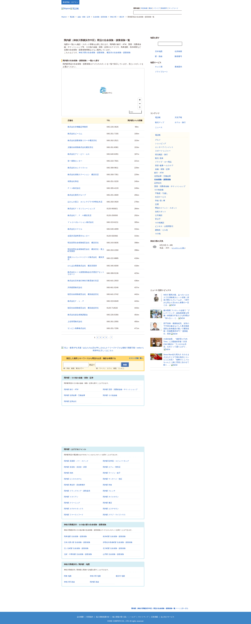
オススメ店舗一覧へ (136, 358)
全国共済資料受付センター (79, 236)
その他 (158, 234)
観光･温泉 (159, 158)
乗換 (150, 8)
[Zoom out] (140, 103)
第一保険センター (75, 161)
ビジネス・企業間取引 (164, 226)
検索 (185, 13)
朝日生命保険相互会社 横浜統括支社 (83, 294)
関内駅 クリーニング (72, 503)
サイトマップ (185, 2)
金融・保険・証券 (162, 169)
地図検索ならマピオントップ (164, 2)
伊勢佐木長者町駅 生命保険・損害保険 (117, 542)
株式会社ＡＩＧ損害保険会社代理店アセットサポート (86, 273)
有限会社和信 (73, 181)
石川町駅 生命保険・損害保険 (114, 548)
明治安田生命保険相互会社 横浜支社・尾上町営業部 (86, 250)
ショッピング (160, 143)
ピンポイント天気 (178, 248)
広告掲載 (154, 617)
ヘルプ (177, 2)
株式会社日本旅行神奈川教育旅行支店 (83, 281)
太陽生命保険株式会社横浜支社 (80, 147)
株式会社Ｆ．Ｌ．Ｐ (76, 301)
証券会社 (158, 183)
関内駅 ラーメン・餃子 (111, 473)
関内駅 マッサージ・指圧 (112, 479)
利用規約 (89, 617)
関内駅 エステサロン (111, 509)
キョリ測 (158, 67)
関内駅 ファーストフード (73, 515)
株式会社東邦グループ (77, 195)
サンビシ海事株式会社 (77, 328)
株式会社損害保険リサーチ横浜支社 (82, 140)
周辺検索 (144, 8)
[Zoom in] (140, 100)
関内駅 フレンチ (109, 491)
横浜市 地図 (120, 576)
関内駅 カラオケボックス (73, 509)
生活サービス (160, 197)
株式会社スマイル (75, 229)
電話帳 (158, 117)
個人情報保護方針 (103, 617)
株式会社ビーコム (75, 134)
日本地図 (158, 51)
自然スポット (160, 212)
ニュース (158, 127)
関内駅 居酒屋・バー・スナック (76, 461)
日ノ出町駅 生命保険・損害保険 (76, 548)
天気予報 (178, 117)
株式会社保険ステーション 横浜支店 (83, 174)
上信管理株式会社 (75, 321)
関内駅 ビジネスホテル (73, 479)
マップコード (173, 8)
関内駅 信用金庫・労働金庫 (74, 395)
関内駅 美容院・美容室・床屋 (75, 467)
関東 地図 (67, 576)
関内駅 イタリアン (71, 497)
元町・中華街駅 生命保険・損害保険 (78, 554)
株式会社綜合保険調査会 (78, 315)
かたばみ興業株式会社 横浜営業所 (82, 266)
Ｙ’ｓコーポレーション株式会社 (81, 222)
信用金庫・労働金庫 (162, 176)
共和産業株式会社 (75, 287)
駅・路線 (158, 56)
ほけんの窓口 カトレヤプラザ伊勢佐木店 (85, 202)
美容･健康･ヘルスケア (164, 165)
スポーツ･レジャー (163, 151)
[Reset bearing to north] (140, 107)
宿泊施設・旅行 (161, 154)
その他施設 (159, 223)
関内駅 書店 (107, 503)
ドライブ (156, 8)
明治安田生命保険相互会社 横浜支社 (83, 243)
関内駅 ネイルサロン (111, 497)
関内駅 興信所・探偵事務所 (74, 485)
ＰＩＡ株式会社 (74, 188)
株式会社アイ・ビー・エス (79, 154)
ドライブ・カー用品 (163, 162)
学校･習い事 (160, 201)
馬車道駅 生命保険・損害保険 (75, 536)
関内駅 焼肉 (68, 473)
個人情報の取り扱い (120, 617)
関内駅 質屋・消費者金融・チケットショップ (120, 389)
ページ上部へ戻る (159, 608)
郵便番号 (164, 8)
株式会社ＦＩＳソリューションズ (81, 209)
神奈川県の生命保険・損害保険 (91, 52)
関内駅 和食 (107, 485)
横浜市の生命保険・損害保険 (118, 52)
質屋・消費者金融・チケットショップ (169, 186)
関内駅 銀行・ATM (71, 389)
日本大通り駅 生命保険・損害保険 (77, 542)
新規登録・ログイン (70, 2)
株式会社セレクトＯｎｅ (78, 168)
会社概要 (80, 617)
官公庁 (158, 219)
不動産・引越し (161, 193)
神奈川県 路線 (69, 582)
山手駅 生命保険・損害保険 (113, 554)
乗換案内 (178, 67)
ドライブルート (161, 72)
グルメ (158, 140)
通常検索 (136, 8)
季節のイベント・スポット (166, 208)
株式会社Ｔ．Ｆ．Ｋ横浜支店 (79, 215)
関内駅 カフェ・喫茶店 (111, 467)
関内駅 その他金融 (110, 395)
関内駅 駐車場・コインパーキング (116, 461)
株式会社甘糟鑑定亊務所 (78, 127)
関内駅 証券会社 (70, 401)
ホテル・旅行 (180, 122)
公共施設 (158, 215)
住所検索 (178, 51)
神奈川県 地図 (95, 576)
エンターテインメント (164, 147)
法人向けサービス (167, 617)
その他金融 (158, 190)
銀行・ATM (159, 173)
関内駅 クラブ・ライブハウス (114, 515)
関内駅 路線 (94, 582)
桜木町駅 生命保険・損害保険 (114, 536)
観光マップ (159, 122)
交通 (157, 204)
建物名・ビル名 (161, 230)
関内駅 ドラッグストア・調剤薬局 (77, 491)
